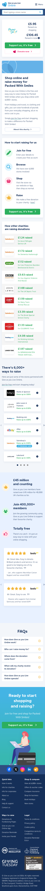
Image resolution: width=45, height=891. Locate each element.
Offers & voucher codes (33, 787)
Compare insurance (31, 791)
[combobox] (20, 12)
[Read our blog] (36, 771)
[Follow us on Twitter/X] (15, 771)
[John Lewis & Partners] (9, 289)
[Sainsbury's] (9, 239)
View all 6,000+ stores (33, 783)
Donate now (23, 51)
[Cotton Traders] (9, 300)
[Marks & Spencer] (37, 393)
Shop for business (31, 795)
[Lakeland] (37, 456)
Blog (3, 799)
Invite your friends (9, 836)
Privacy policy (29, 823)
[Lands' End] (9, 350)
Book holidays (29, 799)
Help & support (8, 803)
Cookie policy (29, 827)
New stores (28, 803)
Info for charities (8, 787)
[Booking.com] (9, 337)
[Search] (40, 12)
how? (32, 202)
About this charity (21, 129)
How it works (7, 783)
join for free (16, 118)
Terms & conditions (31, 819)
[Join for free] (8, 156)
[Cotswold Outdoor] (9, 326)
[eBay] (37, 430)
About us (5, 795)
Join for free (7, 384)
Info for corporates (9, 791)
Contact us (6, 807)
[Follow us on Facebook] (9, 771)
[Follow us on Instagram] (22, 771)
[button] (39, 38)
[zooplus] (9, 263)
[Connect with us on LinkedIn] (29, 771)
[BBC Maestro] (9, 276)
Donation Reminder (9, 832)
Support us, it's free (21, 45)
